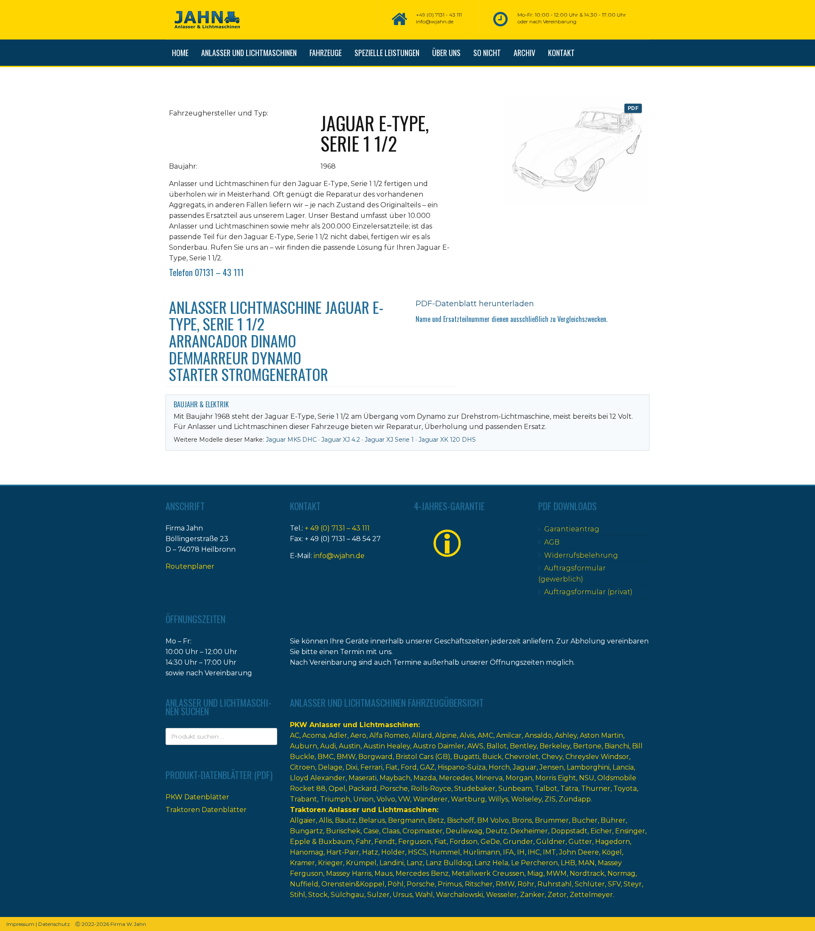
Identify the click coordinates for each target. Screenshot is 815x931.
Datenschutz (54, 924)
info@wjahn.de (339, 556)
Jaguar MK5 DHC (291, 439)
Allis (325, 820)
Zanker (532, 895)
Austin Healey (386, 746)
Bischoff (460, 820)
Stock (318, 895)
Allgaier (303, 820)
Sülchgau (347, 895)
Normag (621, 873)
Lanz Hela (491, 863)
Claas (390, 831)
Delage (330, 767)
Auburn (303, 746)
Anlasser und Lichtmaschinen (249, 52)
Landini (391, 863)
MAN (586, 863)
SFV (614, 884)
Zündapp (575, 799)
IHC (534, 852)
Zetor (557, 895)
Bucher (585, 820)
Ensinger (630, 831)
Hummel (445, 852)
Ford (409, 767)
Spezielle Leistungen (386, 52)
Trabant (303, 799)
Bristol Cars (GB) (423, 757)
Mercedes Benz (422, 873)
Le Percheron (534, 863)
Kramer (302, 863)
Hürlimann (481, 852)
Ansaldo (538, 735)
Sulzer (378, 895)
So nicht (487, 52)
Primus (450, 884)
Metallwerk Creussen (488, 873)
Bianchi (616, 746)
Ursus (402, 895)
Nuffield (304, 884)
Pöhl (396, 884)
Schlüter (590, 884)
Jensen (552, 767)
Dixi (351, 767)
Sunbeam (515, 788)
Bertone (587, 746)
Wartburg (468, 799)
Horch (499, 767)
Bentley (523, 746)
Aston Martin (601, 735)
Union (363, 799)
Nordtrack (587, 873)
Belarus (372, 820)
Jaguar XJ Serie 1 (389, 439)
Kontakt (561, 52)
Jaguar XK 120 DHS (447, 439)
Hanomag (306, 852)
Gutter (580, 842)
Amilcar (509, 735)
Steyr (633, 884)
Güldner (550, 842)
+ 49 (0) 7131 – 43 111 (337, 528)
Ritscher (479, 884)
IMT (549, 852)
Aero (358, 735)
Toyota (625, 788)
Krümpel (361, 863)
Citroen (302, 767)
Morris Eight (555, 778)
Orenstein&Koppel (353, 884)
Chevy (552, 757)
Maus (383, 873)
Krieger (330, 863)
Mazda (424, 778)
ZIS (550, 799)
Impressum (20, 924)
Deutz (496, 831)
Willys (498, 799)
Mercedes (455, 778)
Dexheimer (529, 831)
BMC (326, 757)
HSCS (417, 852)
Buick (492, 757)
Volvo (386, 799)
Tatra (569, 788)
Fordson (464, 842)
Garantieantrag (571, 529)
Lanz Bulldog (449, 863)
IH (521, 852)
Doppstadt (569, 831)
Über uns (446, 52)
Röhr (525, 884)
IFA (508, 852)
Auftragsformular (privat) (588, 592)
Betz (436, 820)
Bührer (613, 820)
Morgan (519, 778)
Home (180, 52)
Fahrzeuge (325, 52)
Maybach (394, 778)
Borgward (375, 757)
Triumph (335, 799)
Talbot (546, 788)
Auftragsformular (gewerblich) (572, 573)
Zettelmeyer (591, 895)
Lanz (415, 863)
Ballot (496, 746)
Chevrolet (522, 757)
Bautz (345, 820)
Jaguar (525, 767)
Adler (338, 735)
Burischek (343, 831)
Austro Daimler (438, 746)
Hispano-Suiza (462, 767)
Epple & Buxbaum (321, 842)
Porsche (394, 788)
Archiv (524, 52)
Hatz (370, 852)
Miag (535, 873)
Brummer (552, 820)
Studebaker (474, 788)
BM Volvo (493, 820)
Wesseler (501, 895)
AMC (485, 735)
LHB (568, 863)
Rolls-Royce (431, 788)
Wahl (424, 895)
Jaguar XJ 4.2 (340, 439)
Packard (362, 788)
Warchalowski (459, 895)
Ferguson (414, 842)
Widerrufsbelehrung (581, 555)
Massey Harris (348, 873)
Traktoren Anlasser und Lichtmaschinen (363, 810)
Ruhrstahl (554, 884)
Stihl (297, 895)
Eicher (601, 831)
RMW (505, 884)
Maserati (362, 778)
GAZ (427, 767)
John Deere (579, 852)
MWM (556, 873)
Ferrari (371, 767)
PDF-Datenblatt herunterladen (475, 303)
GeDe (490, 842)
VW (404, 799)
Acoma (314, 735)
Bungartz (306, 831)
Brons (522, 820)
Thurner (595, 788)
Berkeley (555, 746)
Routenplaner (190, 566)
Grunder (518, 842)
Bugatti (466, 757)
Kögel (612, 852)
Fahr (363, 842)
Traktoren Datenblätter (206, 810)
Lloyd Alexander (318, 778)
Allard (422, 735)
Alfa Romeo (389, 735)
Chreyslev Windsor (597, 757)
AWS (475, 746)
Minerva (489, 778)
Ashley (566, 735)
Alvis (467, 735)
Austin (349, 746)
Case (371, 831)
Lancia (623, 767)
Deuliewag (464, 831)
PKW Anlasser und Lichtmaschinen (354, 725)
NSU (586, 778)
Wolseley (526, 799)
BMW (346, 757)
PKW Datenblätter (197, 797)
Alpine (446, 735)
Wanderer (430, 799)
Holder (393, 852)
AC (294, 735)
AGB (551, 542)
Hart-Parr (342, 852)
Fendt (384, 842)
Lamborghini (588, 767)
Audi (328, 746)
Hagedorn (612, 842)
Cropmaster (422, 831)
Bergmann (406, 820)
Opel (337, 788)
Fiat (391, 767)
